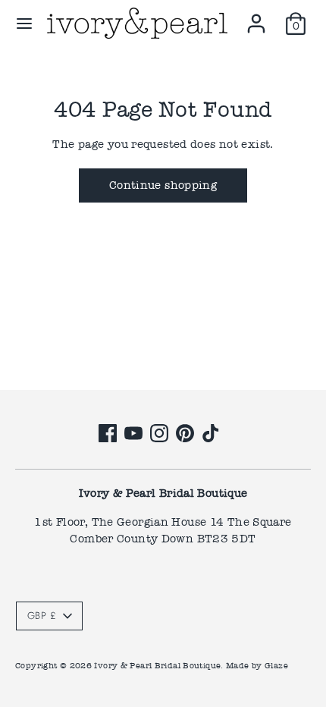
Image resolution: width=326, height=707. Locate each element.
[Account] (256, 17)
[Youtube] (133, 433)
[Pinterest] (185, 433)
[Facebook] (108, 433)
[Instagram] (159, 433)
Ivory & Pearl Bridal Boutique (157, 666)
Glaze (276, 666)
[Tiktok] (211, 433)
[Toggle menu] (24, 23)
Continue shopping (163, 185)
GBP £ (41, 615)
